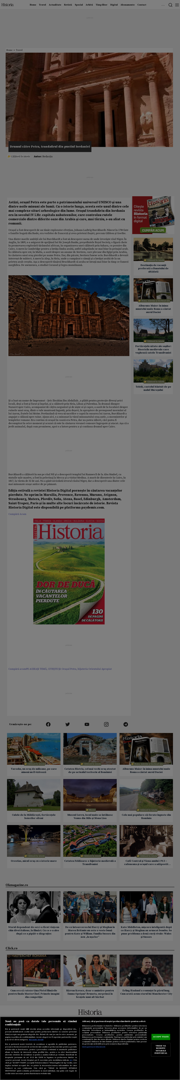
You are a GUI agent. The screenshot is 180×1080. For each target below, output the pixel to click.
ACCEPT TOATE (161, 1037)
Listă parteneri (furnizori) (93, 1047)
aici (71, 1060)
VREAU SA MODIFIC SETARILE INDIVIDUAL (160, 1050)
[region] (90, 1048)
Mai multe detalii (36, 1039)
